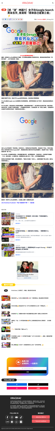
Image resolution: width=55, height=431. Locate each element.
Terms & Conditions (41, 421)
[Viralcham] (27, 3)
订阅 (27, 372)
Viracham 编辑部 (41, 19)
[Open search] (53, 3)
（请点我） (32, 203)
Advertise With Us (41, 417)
